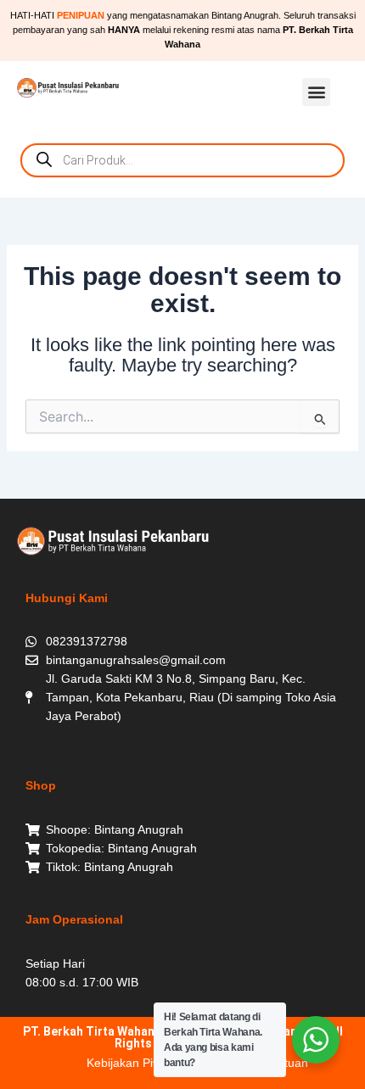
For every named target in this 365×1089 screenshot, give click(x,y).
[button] (316, 92)
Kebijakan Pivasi (130, 1062)
